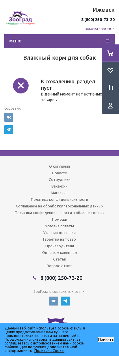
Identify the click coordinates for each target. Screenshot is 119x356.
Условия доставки (59, 233)
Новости (59, 173)
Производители (59, 246)
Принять (106, 339)
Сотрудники (59, 179)
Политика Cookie (49, 350)
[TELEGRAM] (8, 129)
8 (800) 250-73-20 (98, 19)
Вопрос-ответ (59, 266)
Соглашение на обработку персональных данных (59, 206)
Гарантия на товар (59, 239)
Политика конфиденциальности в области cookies (59, 213)
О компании (59, 166)
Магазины (59, 193)
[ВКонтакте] (8, 117)
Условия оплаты (59, 226)
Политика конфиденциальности (59, 199)
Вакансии (59, 186)
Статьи (59, 259)
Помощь (59, 219)
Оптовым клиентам (59, 252)
